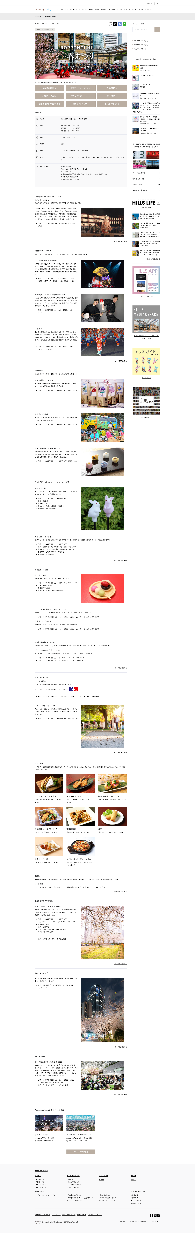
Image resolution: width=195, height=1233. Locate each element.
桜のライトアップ (41, 973)
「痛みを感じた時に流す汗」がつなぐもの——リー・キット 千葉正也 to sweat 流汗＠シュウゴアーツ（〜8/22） (150, 234)
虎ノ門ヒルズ (134, 1221)
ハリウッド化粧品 (42, 609)
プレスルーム (56, 1215)
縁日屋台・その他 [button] (49, 96)
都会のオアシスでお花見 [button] (48, 104)
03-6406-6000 (66, 166)
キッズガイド (146, 378)
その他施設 (111, 9)
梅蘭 (100, 829)
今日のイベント (140, 40)
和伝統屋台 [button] (111, 88)
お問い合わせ (81, 1215)
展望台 (133, 1176)
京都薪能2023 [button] (48, 88)
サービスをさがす (74, 1187)
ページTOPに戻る (120, 241)
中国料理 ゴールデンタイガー (47, 829)
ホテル (103, 9)
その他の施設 (39, 1192)
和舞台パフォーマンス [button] (80, 88)
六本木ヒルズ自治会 (43, 621)
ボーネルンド (40, 575)
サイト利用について (68, 1215)
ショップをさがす (74, 1182)
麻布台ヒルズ (124, 1221)
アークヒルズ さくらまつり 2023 (48, 1062)
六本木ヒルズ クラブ (74, 1195)
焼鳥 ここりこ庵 (41, 859)
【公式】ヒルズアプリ (147, 75)
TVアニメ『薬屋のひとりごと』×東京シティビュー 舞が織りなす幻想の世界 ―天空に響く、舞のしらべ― (150, 106)
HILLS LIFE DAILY (152, 259)
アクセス (119, 9)
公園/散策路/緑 (105, 1195)
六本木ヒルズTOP (41, 1171)
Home (37, 24)
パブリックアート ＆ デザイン (45, 1195)
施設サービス (136, 1203)
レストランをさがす (74, 1185)
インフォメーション (130, 9)
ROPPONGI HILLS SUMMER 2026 (149, 67)
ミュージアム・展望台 (86, 9)
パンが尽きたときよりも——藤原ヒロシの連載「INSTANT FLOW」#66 (150, 243)
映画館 (97, 9)
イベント (60, 9)
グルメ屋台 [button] (111, 96)
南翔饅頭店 (71, 829)
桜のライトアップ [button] (80, 104)
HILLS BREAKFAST (146, 417)
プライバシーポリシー (95, 1215)
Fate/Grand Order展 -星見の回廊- (150, 95)
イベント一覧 (54, 24)
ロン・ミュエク (145, 84)
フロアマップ (136, 1200)
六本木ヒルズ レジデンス (108, 1198)
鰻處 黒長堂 (103, 796)
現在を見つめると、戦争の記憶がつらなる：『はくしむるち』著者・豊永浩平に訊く (150, 216)
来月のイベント (140, 49)
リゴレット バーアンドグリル (78, 859)
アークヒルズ (155, 1221)
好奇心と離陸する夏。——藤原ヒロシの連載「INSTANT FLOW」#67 (150, 225)
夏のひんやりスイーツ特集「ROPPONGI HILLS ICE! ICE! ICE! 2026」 (150, 119)
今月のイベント (140, 44)
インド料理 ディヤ (74, 796)
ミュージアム (103, 1176)
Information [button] (111, 104)
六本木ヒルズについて (146, 9)
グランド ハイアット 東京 (45, 796)
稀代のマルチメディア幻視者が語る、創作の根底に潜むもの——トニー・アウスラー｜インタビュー (150, 253)
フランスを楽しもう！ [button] (80, 96)
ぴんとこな (114, 796)
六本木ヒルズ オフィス (107, 1200)
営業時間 (135, 1195)
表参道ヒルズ (144, 1221)
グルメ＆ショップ (71, 9)
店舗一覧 (71, 1179)
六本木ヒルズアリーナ (69, 137)
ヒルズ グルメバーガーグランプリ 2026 (149, 129)
